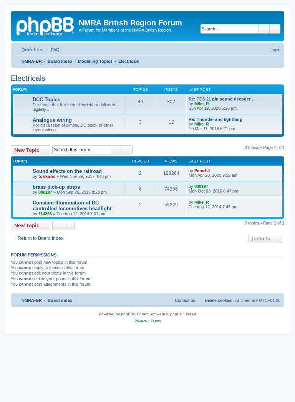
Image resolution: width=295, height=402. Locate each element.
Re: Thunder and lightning (215, 119)
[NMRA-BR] (46, 25)
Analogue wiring (52, 120)
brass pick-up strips (56, 187)
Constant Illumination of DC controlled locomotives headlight (72, 205)
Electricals (28, 78)
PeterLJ (202, 170)
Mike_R (201, 103)
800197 (45, 192)
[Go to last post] (213, 170)
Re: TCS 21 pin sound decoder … (222, 99)
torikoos (46, 176)
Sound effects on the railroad (67, 171)
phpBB (127, 314)
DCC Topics (46, 99)
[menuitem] (52, 49)
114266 (45, 213)
